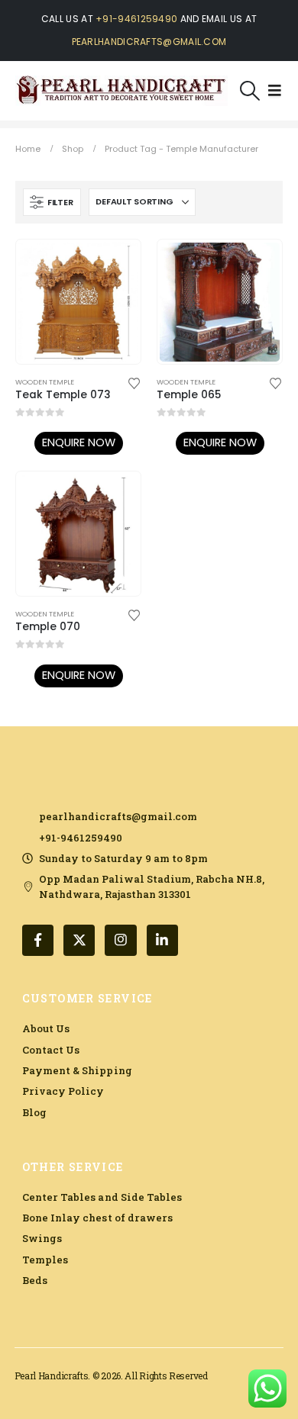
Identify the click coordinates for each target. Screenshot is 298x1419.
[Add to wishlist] (134, 382)
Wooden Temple (44, 382)
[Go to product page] (78, 302)
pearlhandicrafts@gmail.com (149, 41)
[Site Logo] (121, 91)
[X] (79, 940)
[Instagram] (120, 940)
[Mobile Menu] (274, 90)
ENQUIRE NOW (78, 442)
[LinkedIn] (162, 940)
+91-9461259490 (136, 18)
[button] (250, 91)
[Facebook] (37, 940)
